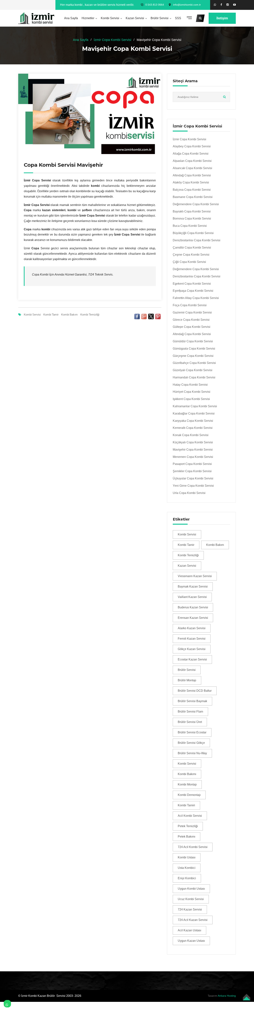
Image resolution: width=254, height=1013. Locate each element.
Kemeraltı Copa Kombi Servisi (193, 427)
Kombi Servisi (110, 18)
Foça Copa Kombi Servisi (190, 305)
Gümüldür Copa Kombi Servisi (193, 341)
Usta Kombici (186, 867)
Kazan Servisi (135, 18)
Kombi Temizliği (89, 314)
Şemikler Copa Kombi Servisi (192, 471)
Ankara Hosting (227, 995)
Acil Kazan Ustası (189, 930)
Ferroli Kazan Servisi (191, 638)
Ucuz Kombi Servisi (191, 899)
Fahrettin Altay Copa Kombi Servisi (196, 298)
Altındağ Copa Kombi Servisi (192, 175)
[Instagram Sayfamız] (227, 5)
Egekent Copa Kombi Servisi (192, 283)
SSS (178, 18)
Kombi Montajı (187, 784)
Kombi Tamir (51, 314)
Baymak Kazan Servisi (193, 586)
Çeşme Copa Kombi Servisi (191, 254)
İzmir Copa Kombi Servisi (112, 40)
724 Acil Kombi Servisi (193, 847)
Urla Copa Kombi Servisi (189, 493)
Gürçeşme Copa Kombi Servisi (193, 355)
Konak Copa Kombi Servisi (190, 435)
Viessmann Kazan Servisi (195, 576)
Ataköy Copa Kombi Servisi (191, 182)
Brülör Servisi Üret (190, 722)
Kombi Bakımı (187, 774)
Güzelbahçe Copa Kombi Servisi (194, 362)
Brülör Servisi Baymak (192, 701)
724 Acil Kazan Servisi (193, 919)
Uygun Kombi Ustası (191, 888)
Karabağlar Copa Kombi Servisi (194, 413)
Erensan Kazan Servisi (193, 617)
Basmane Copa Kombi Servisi (193, 197)
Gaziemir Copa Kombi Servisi (192, 312)
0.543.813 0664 (154, 4)
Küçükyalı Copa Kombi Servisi (193, 442)
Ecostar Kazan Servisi (192, 659)
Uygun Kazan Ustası (191, 940)
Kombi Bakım (69, 314)
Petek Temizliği (188, 826)
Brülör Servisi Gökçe (191, 742)
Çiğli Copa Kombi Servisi (189, 261)
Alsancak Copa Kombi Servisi (192, 168)
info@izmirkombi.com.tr (187, 4)
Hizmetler (88, 18)
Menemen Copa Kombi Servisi (193, 456)
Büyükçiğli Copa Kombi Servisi (193, 233)
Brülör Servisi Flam (190, 711)
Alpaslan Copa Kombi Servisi (192, 160)
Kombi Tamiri (186, 805)
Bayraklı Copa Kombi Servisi (192, 211)
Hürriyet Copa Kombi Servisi (191, 391)
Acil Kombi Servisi (190, 815)
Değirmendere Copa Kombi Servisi (196, 204)
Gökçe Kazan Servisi (191, 649)
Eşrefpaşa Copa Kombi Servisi (193, 290)
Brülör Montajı (187, 680)
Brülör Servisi (159, 18)
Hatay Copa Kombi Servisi (190, 384)
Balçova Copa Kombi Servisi (192, 189)
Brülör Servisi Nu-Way (192, 753)
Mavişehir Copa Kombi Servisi (193, 449)
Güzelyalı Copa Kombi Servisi (192, 370)
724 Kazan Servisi (190, 909)
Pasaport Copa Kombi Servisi (192, 463)
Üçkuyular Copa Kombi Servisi (193, 478)
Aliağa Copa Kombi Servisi (190, 153)
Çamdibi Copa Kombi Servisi (192, 247)
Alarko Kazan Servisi (191, 628)
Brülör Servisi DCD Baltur (195, 690)
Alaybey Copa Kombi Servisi (192, 146)
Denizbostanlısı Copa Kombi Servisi (196, 240)
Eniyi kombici (187, 878)
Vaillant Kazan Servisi (192, 596)
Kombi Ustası (186, 857)
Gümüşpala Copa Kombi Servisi (194, 348)
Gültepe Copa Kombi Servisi (191, 326)
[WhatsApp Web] (215, 4)
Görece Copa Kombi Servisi (191, 319)
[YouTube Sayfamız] (234, 5)
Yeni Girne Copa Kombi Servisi (193, 485)
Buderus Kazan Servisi (193, 607)
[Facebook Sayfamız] (221, 5)
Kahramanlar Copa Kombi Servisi (195, 406)
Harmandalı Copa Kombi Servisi (194, 377)
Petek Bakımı (186, 836)
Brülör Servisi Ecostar (192, 732)
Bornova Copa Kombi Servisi (192, 218)
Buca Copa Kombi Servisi (190, 225)
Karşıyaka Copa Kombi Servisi (193, 420)
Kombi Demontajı (189, 794)
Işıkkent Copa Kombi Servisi (191, 399)
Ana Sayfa (71, 18)
